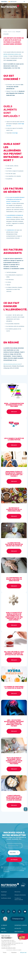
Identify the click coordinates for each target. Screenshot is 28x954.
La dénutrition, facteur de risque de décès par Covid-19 (14, 544)
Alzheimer (3, 895)
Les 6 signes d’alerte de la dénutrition (14, 439)
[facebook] (3, 912)
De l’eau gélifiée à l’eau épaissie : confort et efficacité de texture (14, 653)
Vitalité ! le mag (11, 31)
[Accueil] (8, 6)
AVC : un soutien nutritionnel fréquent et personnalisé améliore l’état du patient (14, 723)
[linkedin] (14, 912)
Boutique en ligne (18, 918)
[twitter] (19, 911)
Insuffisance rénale (6, 898)
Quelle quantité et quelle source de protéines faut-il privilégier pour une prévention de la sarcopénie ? (14, 616)
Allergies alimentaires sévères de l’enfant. (12, 364)
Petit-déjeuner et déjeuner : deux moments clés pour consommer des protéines (14, 761)
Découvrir (14, 411)
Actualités (18, 928)
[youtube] (25, 912)
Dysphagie (4, 891)
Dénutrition (17, 891)
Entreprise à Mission (21, 925)
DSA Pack (3, 931)
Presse (3, 928)
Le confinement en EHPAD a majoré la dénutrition (14, 579)
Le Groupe (4, 925)
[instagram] (8, 912)
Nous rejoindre (19, 931)
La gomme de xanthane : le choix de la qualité (14, 687)
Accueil (5, 31)
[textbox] (14, 852)
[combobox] (14, 852)
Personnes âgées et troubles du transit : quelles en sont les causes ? (14, 474)
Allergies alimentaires (20, 895)
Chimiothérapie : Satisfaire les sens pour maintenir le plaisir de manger (14, 798)
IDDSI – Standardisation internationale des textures (14, 405)
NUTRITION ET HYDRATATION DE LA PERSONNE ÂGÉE (14, 509)
